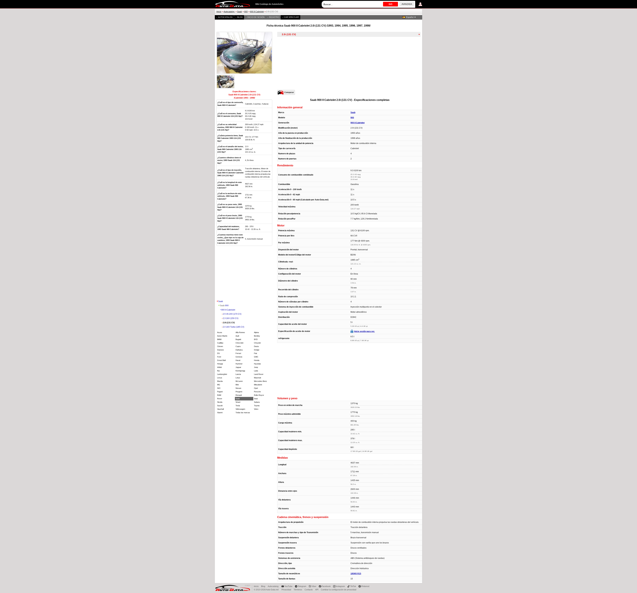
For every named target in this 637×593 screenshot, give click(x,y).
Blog (240, 17)
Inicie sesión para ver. (364, 331)
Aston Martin (222, 336)
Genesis (239, 357)
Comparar (289, 92)
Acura (219, 332)
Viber (314, 586)
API (316, 590)
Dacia (256, 346)
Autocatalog (229, 11)
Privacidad (286, 590)
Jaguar (238, 367)
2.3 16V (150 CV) (230, 318)
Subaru (257, 402)
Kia (218, 371)
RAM (219, 395)
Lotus (238, 378)
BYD (256, 339)
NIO (218, 388)
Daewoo (220, 350)
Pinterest (365, 586)
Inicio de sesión (256, 17)
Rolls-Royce (259, 395)
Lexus (219, 378)
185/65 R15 (356, 573)
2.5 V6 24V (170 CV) (232, 314)
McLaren (239, 381)
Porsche (257, 392)
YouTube (288, 586)
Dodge (256, 350)
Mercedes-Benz (260, 381)
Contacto (309, 590)
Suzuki (220, 406)
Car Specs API (291, 17)
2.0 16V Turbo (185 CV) (233, 327)
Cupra (238, 346)
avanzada (407, 4)
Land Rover (258, 374)
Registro (274, 17)
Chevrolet (239, 343)
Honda (256, 360)
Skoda (219, 402)
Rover (219, 399)
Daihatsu (239, 350)
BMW (219, 339)
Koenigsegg (240, 371)
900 (246, 11)
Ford (219, 357)
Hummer (239, 364)
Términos (298, 590)
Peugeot (239, 392)
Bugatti (238, 339)
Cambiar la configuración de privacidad (338, 590)
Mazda (220, 381)
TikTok (353, 586)
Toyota (256, 406)
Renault (239, 395)
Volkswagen (240, 409)
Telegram (302, 586)
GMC (256, 357)
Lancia (238, 374)
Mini (237, 385)
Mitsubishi (258, 385)
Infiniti (219, 367)
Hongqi (220, 364)
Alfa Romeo (240, 332)
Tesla (238, 406)
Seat (256, 399)
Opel (256, 388)
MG (218, 385)
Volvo (256, 409)
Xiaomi (219, 413)
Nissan (238, 388)
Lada (256, 371)
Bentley (257, 336)
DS (218, 353)
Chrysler (257, 343)
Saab (239, 11)
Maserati (257, 378)
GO (390, 4)
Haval (238, 360)
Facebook (326, 586)
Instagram (340, 586)
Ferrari (238, 353)
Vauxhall (220, 409)
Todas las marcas (243, 413)
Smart (238, 402)
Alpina (256, 332)
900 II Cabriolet (257, 11)
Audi (237, 336)
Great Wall (221, 360)
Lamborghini (222, 374)
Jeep (256, 367)
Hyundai (257, 364)
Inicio (218, 11)
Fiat (255, 353)
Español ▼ (411, 17)
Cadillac (220, 343)
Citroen (220, 346)
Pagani (220, 392)
